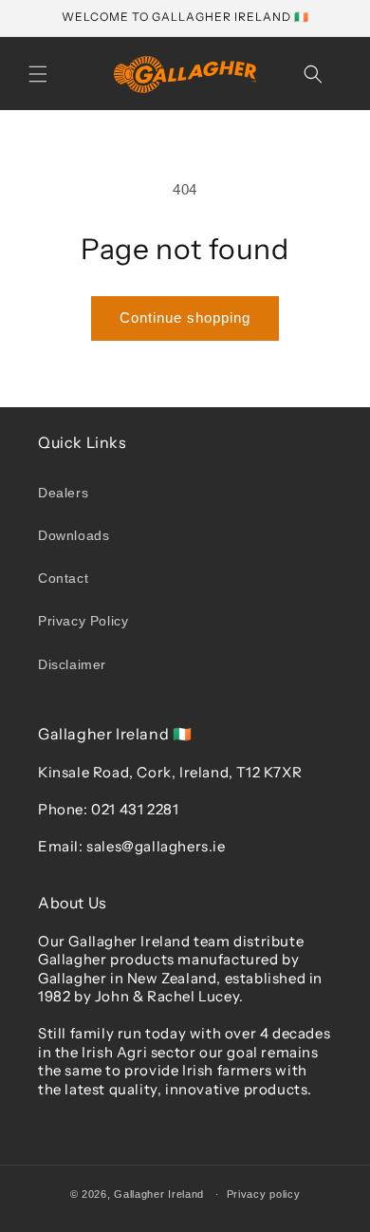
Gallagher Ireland (159, 1194)
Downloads (73, 535)
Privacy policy (264, 1194)
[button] (38, 74)
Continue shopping (185, 317)
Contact (63, 578)
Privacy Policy (83, 620)
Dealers (63, 492)
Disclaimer (72, 664)
